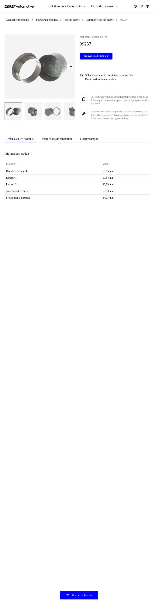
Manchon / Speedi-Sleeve (100, 19)
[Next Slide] (70, 66)
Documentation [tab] (89, 138)
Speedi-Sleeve (72, 19)
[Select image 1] (13, 111)
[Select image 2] (33, 111)
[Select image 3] (53, 111)
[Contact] (141, 6)
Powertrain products (47, 19)
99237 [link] (123, 19)
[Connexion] (147, 6)
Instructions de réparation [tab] (57, 138)
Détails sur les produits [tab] (19, 138)
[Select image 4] (72, 111)
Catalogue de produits (17, 19)
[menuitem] (67, 6)
